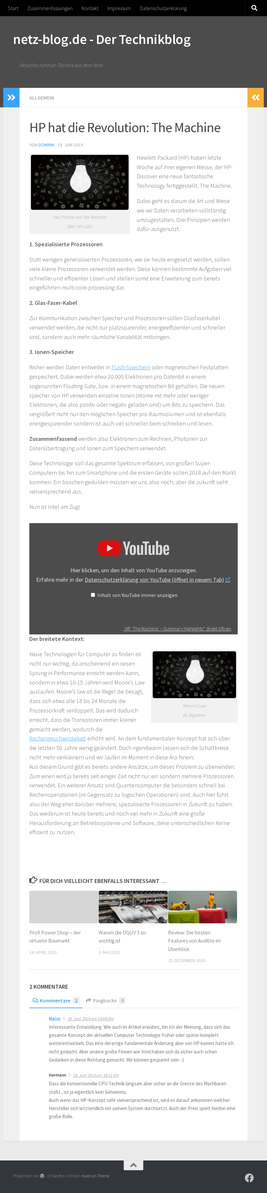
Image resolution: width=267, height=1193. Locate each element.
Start (13, 8)
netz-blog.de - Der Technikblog (101, 39)
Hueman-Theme (95, 1176)
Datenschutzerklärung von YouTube (154, 579)
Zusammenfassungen (50, 8)
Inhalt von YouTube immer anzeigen (137, 595)
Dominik (46, 145)
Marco (55, 1018)
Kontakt (90, 8)
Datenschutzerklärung (163, 8)
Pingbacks (108, 1000)
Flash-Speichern (130, 367)
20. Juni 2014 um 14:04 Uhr (91, 1019)
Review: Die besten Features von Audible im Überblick (194, 941)
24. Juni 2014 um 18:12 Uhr (96, 1075)
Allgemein (41, 97)
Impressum (119, 8)
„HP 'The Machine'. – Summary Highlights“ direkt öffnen (177, 629)
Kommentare (58, 1000)
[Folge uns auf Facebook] (249, 1178)
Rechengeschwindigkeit (57, 738)
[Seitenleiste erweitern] (11, 97)
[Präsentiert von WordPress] (42, 1176)
